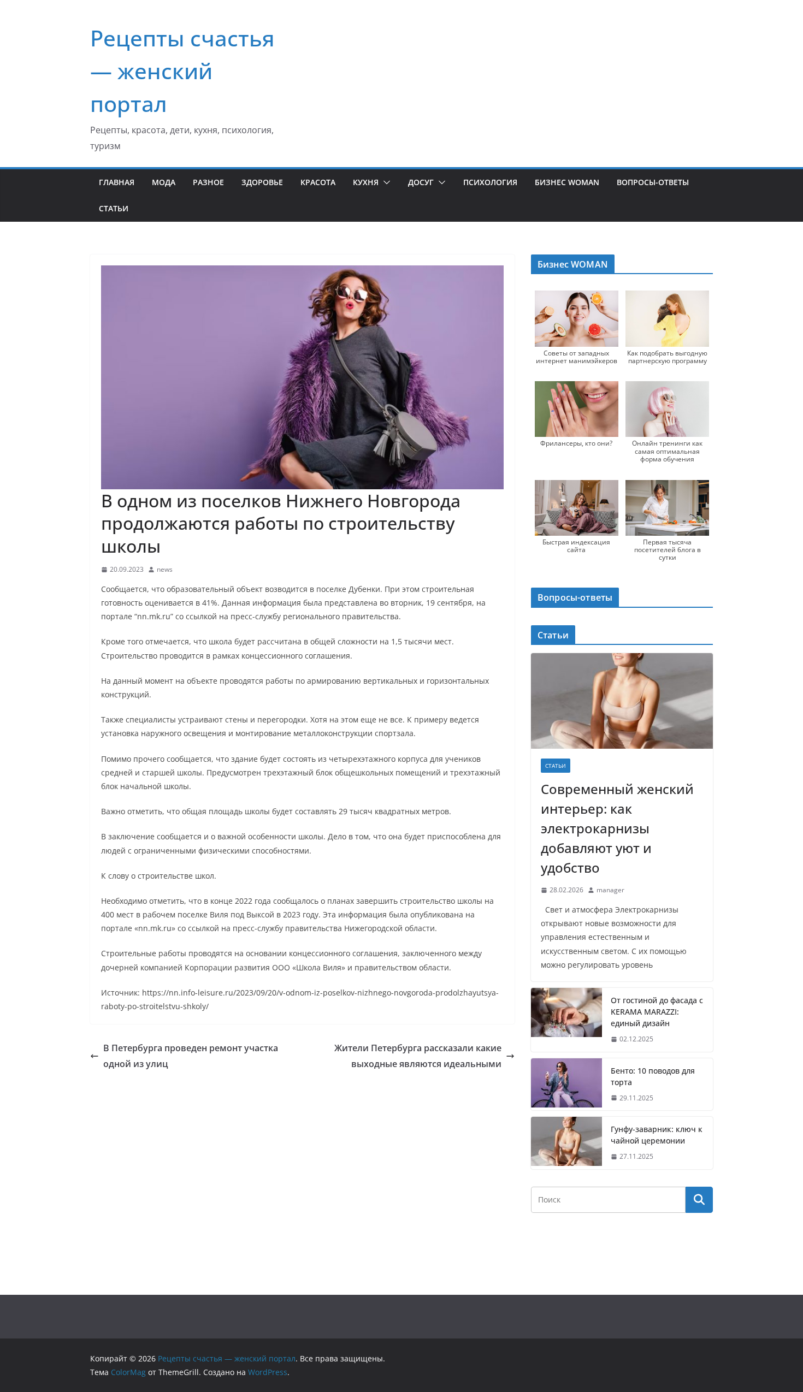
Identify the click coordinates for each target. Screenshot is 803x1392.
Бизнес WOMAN (567, 182)
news (165, 569)
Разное (208, 182)
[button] (385, 182)
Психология (490, 182)
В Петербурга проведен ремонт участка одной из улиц (190, 1056)
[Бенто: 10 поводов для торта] (566, 1084)
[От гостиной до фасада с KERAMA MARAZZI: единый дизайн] (566, 1020)
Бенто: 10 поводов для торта (653, 1076)
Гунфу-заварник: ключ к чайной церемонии (656, 1135)
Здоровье (262, 182)
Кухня (366, 182)
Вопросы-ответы (653, 182)
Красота (317, 182)
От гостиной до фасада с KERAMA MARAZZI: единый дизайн (657, 1011)
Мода (163, 182)
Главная (116, 182)
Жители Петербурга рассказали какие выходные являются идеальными (417, 1056)
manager (610, 890)
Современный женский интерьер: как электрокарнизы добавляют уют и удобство (617, 828)
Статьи (113, 208)
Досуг (421, 182)
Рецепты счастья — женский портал (182, 71)
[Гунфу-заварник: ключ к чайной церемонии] (566, 1143)
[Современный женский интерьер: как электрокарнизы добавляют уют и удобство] (622, 701)
